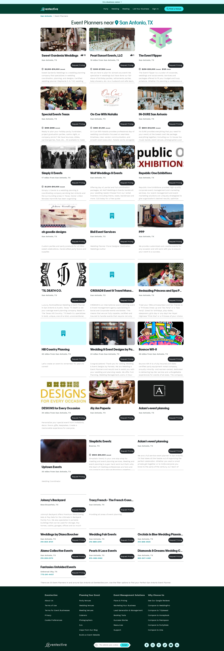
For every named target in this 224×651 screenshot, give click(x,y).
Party (105, 9)
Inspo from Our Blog (88, 630)
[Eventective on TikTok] (165, 645)
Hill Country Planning (56, 349)
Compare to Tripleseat (158, 610)
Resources (118, 625)
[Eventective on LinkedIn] (177, 645)
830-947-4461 (144, 558)
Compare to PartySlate (158, 625)
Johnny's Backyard (52, 500)
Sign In (155, 9)
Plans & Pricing (120, 600)
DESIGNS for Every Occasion (61, 408)
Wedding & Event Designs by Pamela (114, 349)
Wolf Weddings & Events (106, 173)
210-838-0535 (144, 542)
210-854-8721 (46, 542)
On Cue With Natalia (104, 114)
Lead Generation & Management (128, 610)
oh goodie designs (54, 232)
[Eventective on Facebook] (146, 645)
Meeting (126, 9)
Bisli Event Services (103, 232)
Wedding (115, 9)
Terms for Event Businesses (57, 610)
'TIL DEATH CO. (52, 290)
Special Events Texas (56, 114)
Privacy (48, 615)
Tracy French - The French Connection (114, 500)
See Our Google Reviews (159, 600)
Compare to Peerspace (158, 620)
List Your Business (141, 9)
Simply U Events (52, 173)
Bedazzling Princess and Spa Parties (163, 290)
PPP (141, 232)
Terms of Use (51, 605)
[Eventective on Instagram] (152, 645)
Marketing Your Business (125, 605)
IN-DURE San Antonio (153, 114)
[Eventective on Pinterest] (159, 645)
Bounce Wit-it (148, 349)
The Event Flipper (150, 55)
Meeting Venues (86, 610)
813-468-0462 (95, 558)
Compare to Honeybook (158, 615)
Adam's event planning (154, 408)
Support (117, 630)
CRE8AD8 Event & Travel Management (116, 290)
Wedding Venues (86, 605)
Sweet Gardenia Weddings (60, 55)
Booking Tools (120, 615)
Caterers (83, 615)
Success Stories (121, 620)
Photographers (85, 620)
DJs (80, 625)
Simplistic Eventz (100, 441)
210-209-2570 (46, 558)
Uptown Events (52, 467)
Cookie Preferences (53, 620)
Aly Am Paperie (100, 408)
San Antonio (46, 16)
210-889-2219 (95, 542)
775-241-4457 (47, 574)
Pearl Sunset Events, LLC (106, 55)
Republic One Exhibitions (155, 173)
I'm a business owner (111, 2)
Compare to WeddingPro (159, 605)
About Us (49, 600)
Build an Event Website (89, 635)
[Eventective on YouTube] (171, 645)
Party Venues (85, 600)
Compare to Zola (155, 630)
